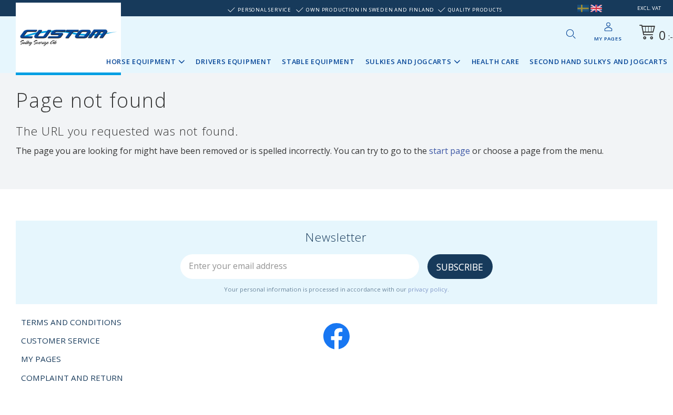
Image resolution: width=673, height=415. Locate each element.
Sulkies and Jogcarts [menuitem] (408, 61)
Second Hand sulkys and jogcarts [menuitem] (598, 61)
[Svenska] (583, 8)
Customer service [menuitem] (60, 340)
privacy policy (427, 289)
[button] (570, 33)
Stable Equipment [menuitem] (318, 61)
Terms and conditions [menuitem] (71, 322)
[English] (596, 8)
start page (449, 151)
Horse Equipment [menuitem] (141, 61)
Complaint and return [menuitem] (72, 377)
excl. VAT (649, 8)
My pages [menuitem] (607, 38)
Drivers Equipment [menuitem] (233, 61)
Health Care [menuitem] (495, 61)
